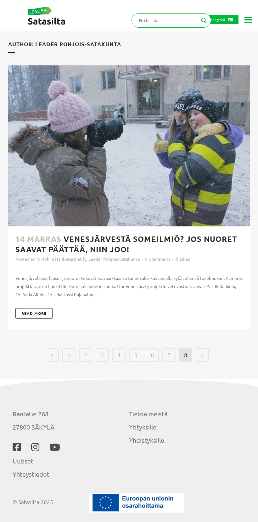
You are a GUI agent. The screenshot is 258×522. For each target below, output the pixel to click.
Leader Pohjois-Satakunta (114, 259)
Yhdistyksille (146, 440)
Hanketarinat (68, 259)
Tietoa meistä (148, 414)
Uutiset (23, 461)
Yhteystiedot (31, 474)
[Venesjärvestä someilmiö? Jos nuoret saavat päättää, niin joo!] (129, 145)
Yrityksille (142, 427)
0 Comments (157, 259)
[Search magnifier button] (203, 20)
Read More (34, 313)
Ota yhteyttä (212, 19)
